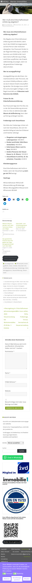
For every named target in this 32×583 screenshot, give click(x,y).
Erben (11, 266)
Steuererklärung (17, 270)
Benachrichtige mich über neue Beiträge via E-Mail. (15, 403)
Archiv (4, 443)
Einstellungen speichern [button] (17, 579)
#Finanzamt (20, 263)
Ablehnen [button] (7, 578)
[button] (4, 574)
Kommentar (9, 351)
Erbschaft (21, 266)
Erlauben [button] (27, 578)
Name (7, 373)
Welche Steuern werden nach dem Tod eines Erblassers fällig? (7, 226)
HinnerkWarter (8, 25)
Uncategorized (9, 263)
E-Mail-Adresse (10, 382)
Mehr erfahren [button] (7, 571)
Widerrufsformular (10, 259)
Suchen (4, 448)
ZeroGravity (25, 549)
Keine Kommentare (8, 26)
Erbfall (15, 266)
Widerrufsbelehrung (10, 257)
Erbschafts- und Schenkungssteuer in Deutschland (21, 225)
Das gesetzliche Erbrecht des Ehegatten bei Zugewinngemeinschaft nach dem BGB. (8, 242)
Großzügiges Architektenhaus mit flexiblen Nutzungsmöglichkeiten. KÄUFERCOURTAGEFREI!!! (15, 435)
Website (7, 391)
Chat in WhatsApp (14, 457)
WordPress (27, 556)
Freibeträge (21, 268)
